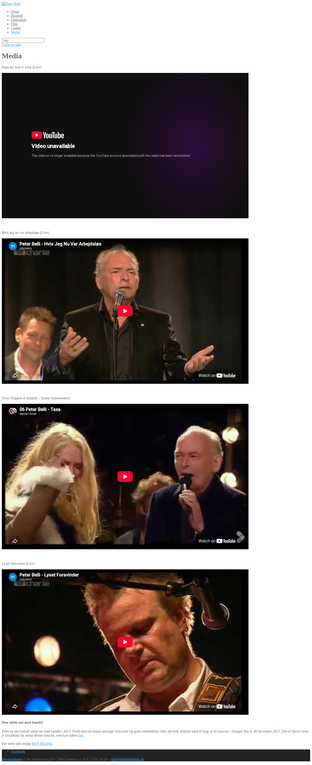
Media (15, 32)
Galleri (16, 28)
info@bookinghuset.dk (127, 759)
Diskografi (18, 20)
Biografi (17, 16)
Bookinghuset (12, 759)
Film (14, 24)
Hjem (15, 11)
